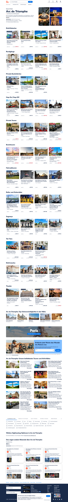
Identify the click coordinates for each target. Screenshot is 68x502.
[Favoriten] (49, 1)
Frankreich (11, 482)
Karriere (48, 488)
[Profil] (60, 1)
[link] (12, 39)
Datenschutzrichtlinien (15, 355)
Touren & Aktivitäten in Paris (24, 482)
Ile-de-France (17, 482)
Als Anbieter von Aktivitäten (56, 488)
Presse (48, 491)
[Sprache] (56, 1)
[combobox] (19, 2)
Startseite (7, 482)
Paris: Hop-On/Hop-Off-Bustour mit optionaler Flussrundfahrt (33, 449)
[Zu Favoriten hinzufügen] (18, 31)
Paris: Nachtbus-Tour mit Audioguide (13, 448)
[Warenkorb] (53, 1)
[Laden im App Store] (26, 491)
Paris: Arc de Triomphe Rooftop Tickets (51, 448)
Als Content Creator (57, 489)
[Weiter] (62, 39)
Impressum (32, 488)
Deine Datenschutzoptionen (35, 491)
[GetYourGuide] (7, 1)
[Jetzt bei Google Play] (26, 488)
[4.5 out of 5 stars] (9, 445)
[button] (12, 39)
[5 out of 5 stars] (15, 450)
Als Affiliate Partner (57, 491)
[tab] (11, 418)
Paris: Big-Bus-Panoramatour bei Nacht (51, 465)
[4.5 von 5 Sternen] (9, 19)
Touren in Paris (32, 482)
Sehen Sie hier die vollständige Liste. (30, 435)
